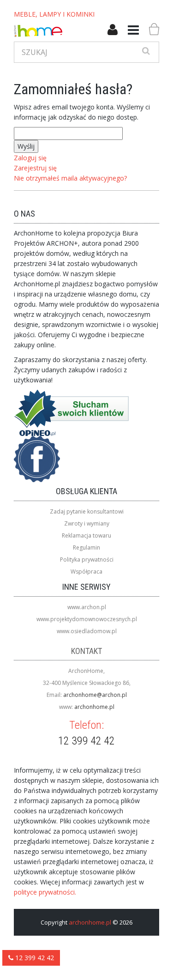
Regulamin (86, 547)
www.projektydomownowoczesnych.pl (86, 619)
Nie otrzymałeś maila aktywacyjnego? (70, 178)
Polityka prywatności (86, 559)
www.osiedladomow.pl (87, 631)
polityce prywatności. (45, 892)
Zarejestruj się (35, 167)
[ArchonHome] (38, 31)
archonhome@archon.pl (95, 695)
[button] (112, 30)
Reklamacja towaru (86, 535)
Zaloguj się (30, 157)
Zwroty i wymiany (86, 523)
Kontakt (86, 651)
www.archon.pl (86, 607)
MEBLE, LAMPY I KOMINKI (54, 14)
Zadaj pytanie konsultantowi (87, 511)
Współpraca (86, 571)
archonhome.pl (94, 707)
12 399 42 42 (33, 957)
